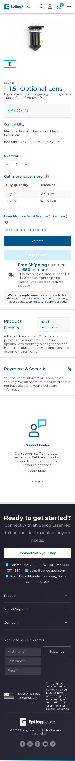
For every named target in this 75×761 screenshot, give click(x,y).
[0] (58, 6)
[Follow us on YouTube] (45, 744)
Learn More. (37, 471)
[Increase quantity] (26, 164)
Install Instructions (49, 324)
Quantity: (11, 156)
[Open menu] (69, 6)
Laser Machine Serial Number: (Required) (35, 216)
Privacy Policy (37, 733)
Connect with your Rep (37, 553)
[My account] (50, 6)
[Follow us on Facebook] (22, 744)
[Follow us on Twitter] (30, 744)
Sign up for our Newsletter (24, 640)
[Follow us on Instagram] (37, 744)
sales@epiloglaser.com (47, 570)
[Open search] (42, 6)
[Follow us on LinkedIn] (53, 744)
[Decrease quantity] (7, 164)
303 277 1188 (29, 565)
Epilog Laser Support (42, 301)
